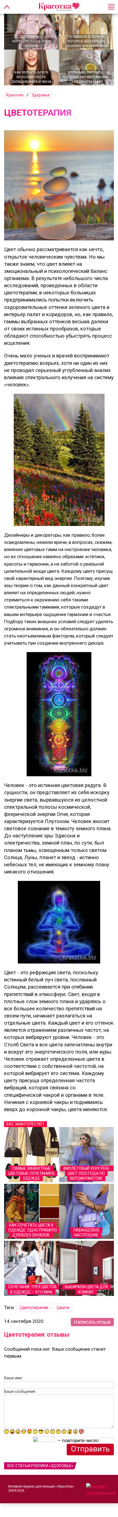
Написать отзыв (92, 1322)
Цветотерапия (33, 1307)
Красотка (14, 95)
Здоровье (41, 95)
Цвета (63, 1307)
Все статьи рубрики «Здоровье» (40, 1466)
